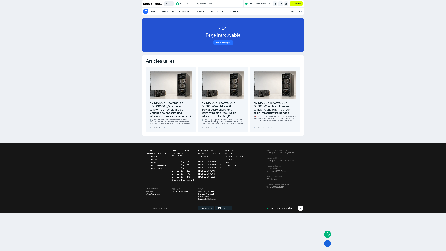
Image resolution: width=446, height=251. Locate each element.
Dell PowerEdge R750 (181, 168)
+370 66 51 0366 (187, 4)
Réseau (212, 11)
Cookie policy (230, 165)
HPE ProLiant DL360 (206, 174)
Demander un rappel (180, 191)
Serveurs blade (152, 162)
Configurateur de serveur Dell (178, 154)
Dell (164, 11)
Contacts (228, 159)
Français (201, 194)
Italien (200, 196)
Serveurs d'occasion (154, 168)
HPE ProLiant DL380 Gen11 (209, 162)
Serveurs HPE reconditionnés (204, 157)
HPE (172, 11)
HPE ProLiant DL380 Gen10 (209, 165)
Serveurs (153, 11)
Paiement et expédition (234, 156)
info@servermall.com (203, 4)
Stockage (200, 11)
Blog (292, 11)
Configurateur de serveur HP (210, 153)
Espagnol (202, 199)
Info (298, 11)
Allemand (210, 194)
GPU (222, 11)
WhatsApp (150, 194)
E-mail (157, 194)
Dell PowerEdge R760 (181, 162)
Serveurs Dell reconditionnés (184, 159)
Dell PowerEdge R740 (181, 174)
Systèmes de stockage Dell (183, 180)
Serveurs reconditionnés (156, 165)
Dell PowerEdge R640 (181, 177)
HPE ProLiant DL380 (206, 171)
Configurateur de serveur (156, 153)
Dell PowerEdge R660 (181, 165)
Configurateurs (185, 11)
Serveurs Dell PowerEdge (182, 150)
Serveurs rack (151, 156)
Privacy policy (230, 162)
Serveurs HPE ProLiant (207, 150)
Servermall (229, 150)
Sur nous (228, 153)
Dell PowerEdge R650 (181, 171)
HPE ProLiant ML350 (206, 177)
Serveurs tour (151, 159)
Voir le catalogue (223, 42)
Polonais (207, 196)
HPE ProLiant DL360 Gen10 (209, 168)
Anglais (212, 191)
